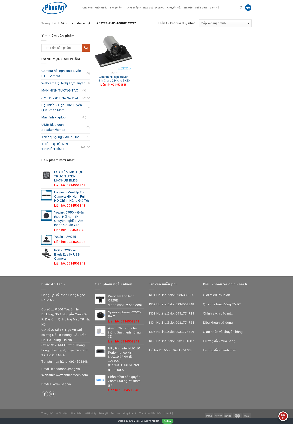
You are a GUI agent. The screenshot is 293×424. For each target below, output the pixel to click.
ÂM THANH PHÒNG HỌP (60, 97)
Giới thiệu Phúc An (216, 295)
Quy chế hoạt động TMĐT (222, 304)
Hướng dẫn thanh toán (219, 350)
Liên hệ (214, 7)
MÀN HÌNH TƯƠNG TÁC (59, 90)
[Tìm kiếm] (241, 7)
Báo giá (148, 7)
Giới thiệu (101, 7)
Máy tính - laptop (53, 117)
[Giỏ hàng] (248, 7)
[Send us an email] (52, 394)
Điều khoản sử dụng (218, 322)
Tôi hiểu (168, 421)
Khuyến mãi (174, 7)
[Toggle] (88, 90)
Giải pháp (133, 7)
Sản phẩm (116, 7)
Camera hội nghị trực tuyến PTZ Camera (61, 73)
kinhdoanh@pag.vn (65, 369)
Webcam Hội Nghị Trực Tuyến (63, 83)
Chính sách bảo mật (217, 313)
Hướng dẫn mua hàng (219, 341)
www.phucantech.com (72, 375)
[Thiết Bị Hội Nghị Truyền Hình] (58, 8)
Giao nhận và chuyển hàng (223, 332)
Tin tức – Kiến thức (196, 7)
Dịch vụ (159, 7)
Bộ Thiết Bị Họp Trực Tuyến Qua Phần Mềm (61, 107)
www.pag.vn (62, 384)
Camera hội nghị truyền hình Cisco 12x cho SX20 (113, 78)
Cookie (137, 421)
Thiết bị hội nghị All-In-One (60, 137)
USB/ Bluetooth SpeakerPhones (53, 127)
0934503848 (78, 361)
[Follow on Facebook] (45, 394)
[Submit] (86, 48)
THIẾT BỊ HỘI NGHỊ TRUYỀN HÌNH (55, 146)
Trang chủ (86, 7)
